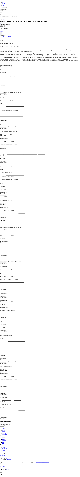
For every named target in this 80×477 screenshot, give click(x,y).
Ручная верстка (4, 429)
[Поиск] (1, 12)
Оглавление (6, 36)
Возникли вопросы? (5, 439)
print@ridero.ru (9, 459)
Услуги (3, 2)
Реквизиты (3, 441)
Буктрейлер (3, 430)
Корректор (3, 431)
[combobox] (40, 11)
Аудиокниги (4, 446)
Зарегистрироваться (3, 127)
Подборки (3, 449)
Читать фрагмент (3, 25)
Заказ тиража (4, 432)
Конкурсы (3, 3)
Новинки (3, 447)
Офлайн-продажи (4, 428)
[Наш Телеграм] (2, 474)
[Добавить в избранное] (1, 33)
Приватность (4, 440)
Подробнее (1, 31)
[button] (40, 12)
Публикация (4, 433)
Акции (3, 5)
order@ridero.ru (8, 469)
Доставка (3, 450)
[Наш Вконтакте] (2, 473)
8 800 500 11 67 (2, 455)
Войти (1, 10)
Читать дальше (2, 466)
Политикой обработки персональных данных (42, 462)
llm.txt (3, 443)
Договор (3, 442)
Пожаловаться (2, 35)
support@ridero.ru (8, 458)
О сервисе (3, 1)
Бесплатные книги (4, 448)
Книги (3, 438)
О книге (1, 36)
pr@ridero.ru (5, 460)
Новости (3, 4)
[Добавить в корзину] (3, 26)
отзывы (4, 36)
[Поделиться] (1, 34)
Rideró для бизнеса (4, 434)
